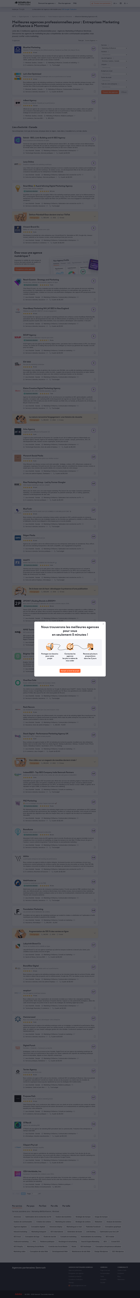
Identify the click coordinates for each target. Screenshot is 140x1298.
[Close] (103, 624)
